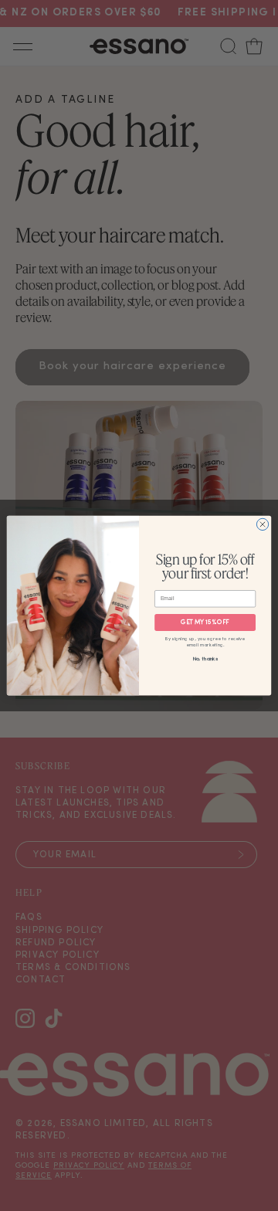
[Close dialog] (262, 524)
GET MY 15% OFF (205, 622)
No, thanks (205, 659)
